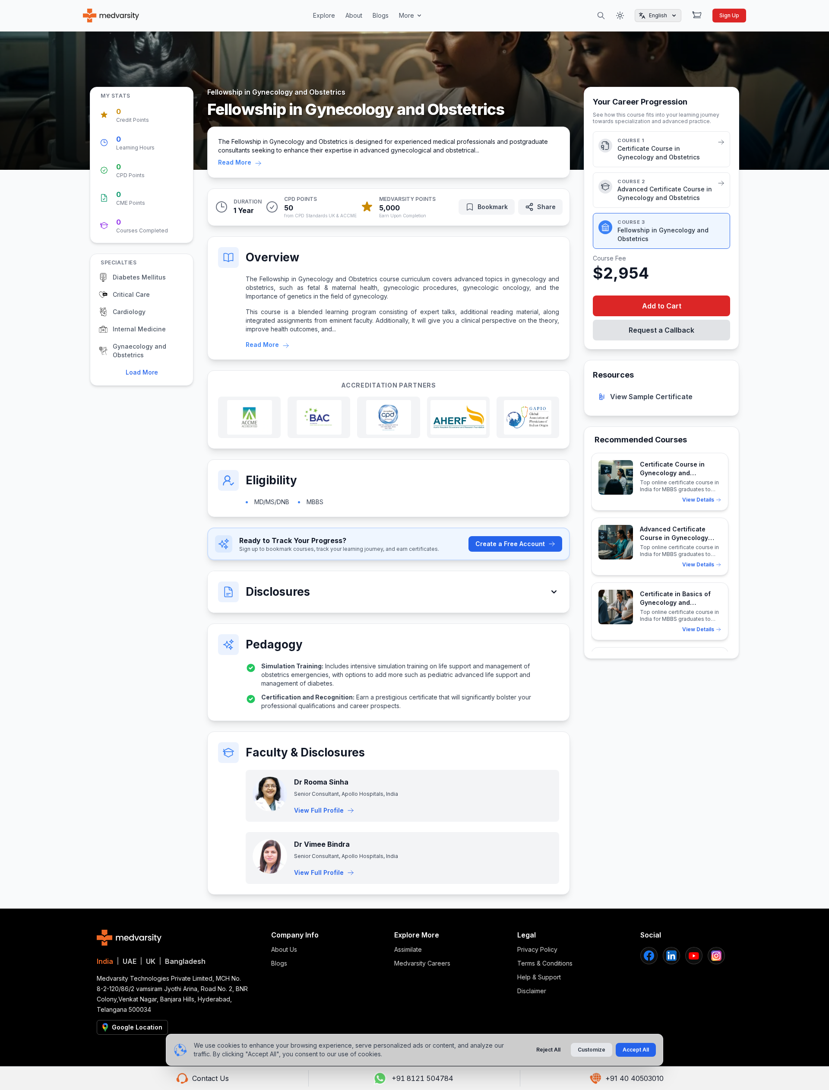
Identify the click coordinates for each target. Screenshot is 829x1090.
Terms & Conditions (545, 963)
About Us (284, 949)
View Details (698, 499)
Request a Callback (661, 330)
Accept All (636, 1049)
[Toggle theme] (620, 15)
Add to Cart (661, 306)
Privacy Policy (537, 949)
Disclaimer (531, 991)
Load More (142, 372)
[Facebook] (649, 955)
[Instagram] (716, 955)
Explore (324, 15)
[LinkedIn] (671, 955)
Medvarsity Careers (422, 963)
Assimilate (408, 949)
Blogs (381, 15)
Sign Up (729, 15)
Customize (591, 1049)
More (406, 15)
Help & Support (539, 977)
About (353, 15)
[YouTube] (693, 955)
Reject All (548, 1049)
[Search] (601, 15)
